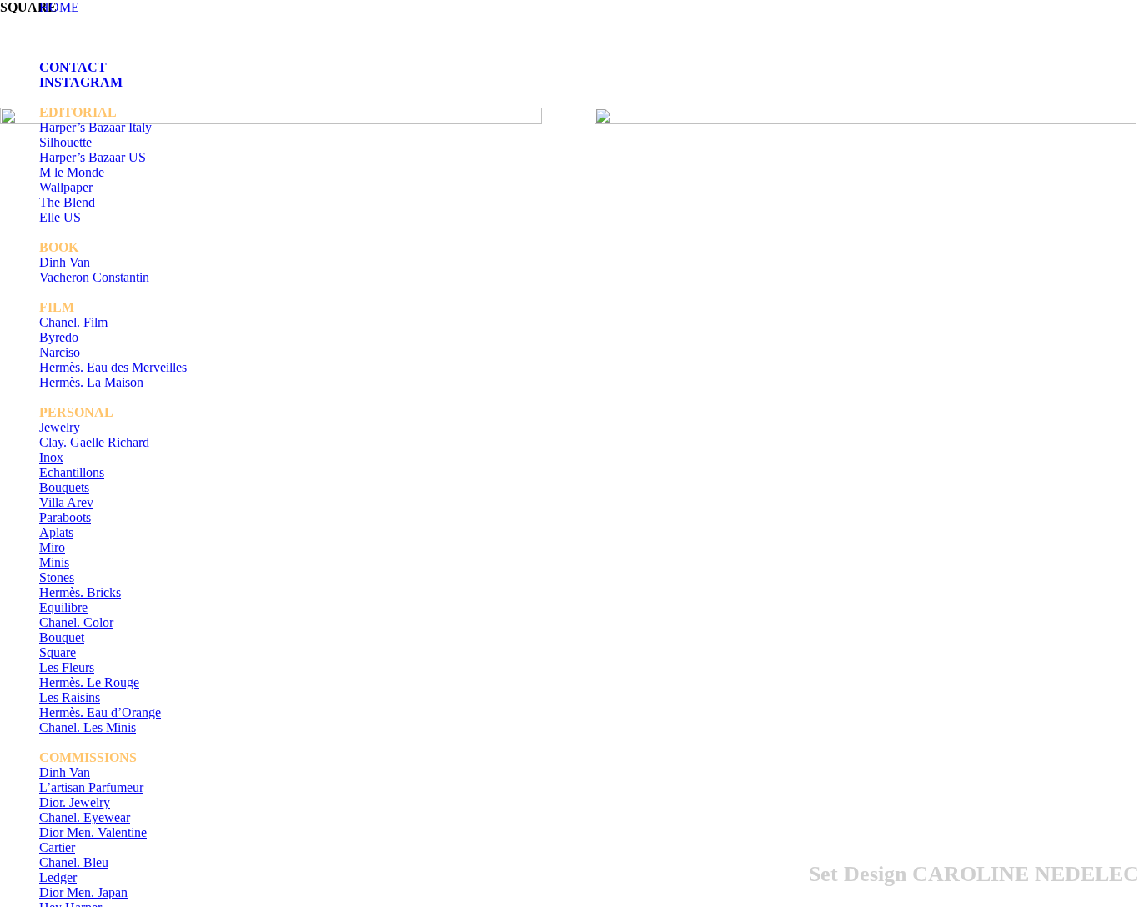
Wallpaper (66, 187)
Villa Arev (66, 502)
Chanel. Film (73, 322)
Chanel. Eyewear (84, 817)
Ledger (58, 877)
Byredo (58, 337)
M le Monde (71, 172)
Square (57, 652)
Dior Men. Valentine (93, 832)
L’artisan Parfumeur (91, 787)
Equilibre (63, 607)
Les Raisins (69, 697)
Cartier (57, 847)
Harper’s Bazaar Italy (95, 127)
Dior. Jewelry (74, 802)
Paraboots (65, 517)
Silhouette (65, 142)
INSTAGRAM (81, 82)
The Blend (67, 202)
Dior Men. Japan (83, 892)
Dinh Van (64, 262)
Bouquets (64, 487)
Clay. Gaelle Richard (94, 442)
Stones (56, 577)
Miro (52, 547)
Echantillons (71, 472)
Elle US (60, 217)
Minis (54, 562)
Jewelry (59, 427)
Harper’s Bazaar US (92, 157)
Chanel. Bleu (73, 862)
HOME (59, 7)
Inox (51, 457)
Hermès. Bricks (80, 592)
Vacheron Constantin (94, 277)
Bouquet (61, 637)
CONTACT (73, 67)
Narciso (59, 352)
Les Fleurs (66, 667)
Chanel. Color (76, 622)
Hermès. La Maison (91, 382)
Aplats (56, 532)
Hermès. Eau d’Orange (100, 712)
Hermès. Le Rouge (89, 682)
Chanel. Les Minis (87, 727)
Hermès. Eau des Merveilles (113, 367)
